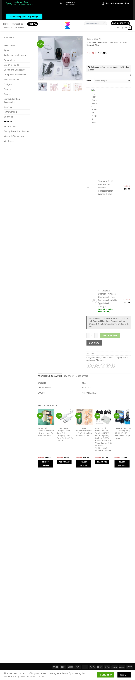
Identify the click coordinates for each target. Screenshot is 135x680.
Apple (6, 50)
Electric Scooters (11, 79)
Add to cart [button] (64, 462)
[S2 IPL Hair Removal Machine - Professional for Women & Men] (46, 417)
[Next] (78, 58)
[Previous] (42, 58)
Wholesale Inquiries (14, 27)
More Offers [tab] (82, 376)
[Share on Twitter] (98, 366)
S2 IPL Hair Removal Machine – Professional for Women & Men (46, 432)
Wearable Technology (14, 136)
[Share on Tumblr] (112, 366)
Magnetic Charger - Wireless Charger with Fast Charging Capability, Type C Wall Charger (107, 298)
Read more (102, 462)
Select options (45, 464)
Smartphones (10, 126)
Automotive (9, 60)
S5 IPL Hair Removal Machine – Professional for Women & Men (84, 432)
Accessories (9, 45)
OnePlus (8, 107)
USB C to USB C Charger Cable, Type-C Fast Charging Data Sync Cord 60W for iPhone (65, 434)
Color (88, 80)
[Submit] (104, 23)
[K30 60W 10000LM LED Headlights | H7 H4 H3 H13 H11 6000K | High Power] (122, 417)
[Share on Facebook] (89, 366)
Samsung (8, 117)
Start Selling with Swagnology (24, 16)
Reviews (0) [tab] (69, 376)
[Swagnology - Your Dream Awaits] (68, 25)
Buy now (94, 342)
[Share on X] (93, 366)
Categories (17, 24)
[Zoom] (41, 77)
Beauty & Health (11, 65)
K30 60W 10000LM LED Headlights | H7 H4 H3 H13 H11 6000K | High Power (122, 433)
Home (6, 24)
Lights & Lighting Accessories (12, 100)
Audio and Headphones (15, 55)
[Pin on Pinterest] (108, 366)
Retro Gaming (10, 112)
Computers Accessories (15, 74)
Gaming (7, 89)
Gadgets (8, 84)
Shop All (33, 24)
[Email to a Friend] (103, 366)
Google (7, 94)
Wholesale (9, 141)
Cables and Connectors (14, 70)
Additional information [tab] (50, 376)
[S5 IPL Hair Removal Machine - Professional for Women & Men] (84, 417)
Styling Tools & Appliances (16, 131)
